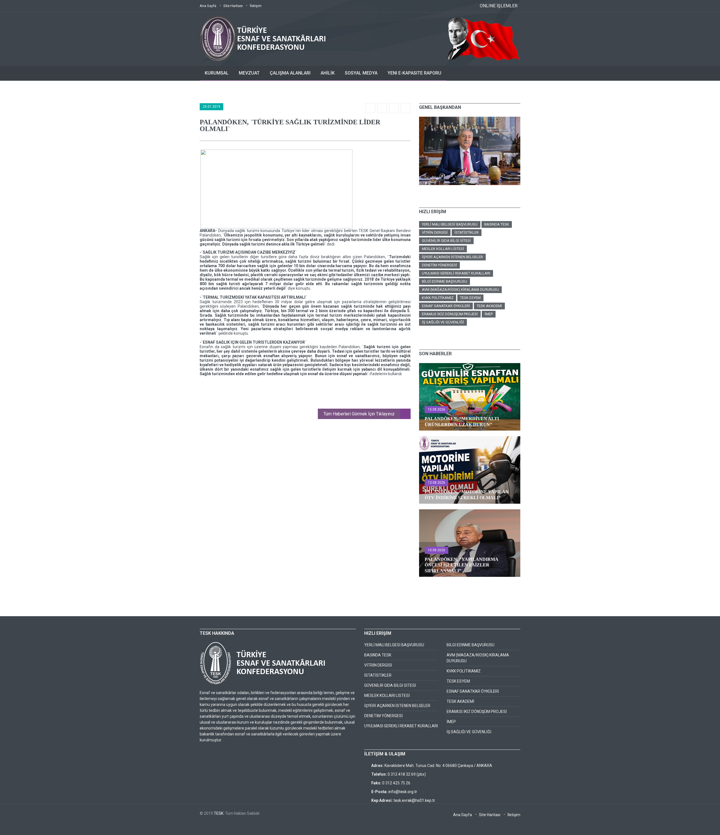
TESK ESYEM (470, 298)
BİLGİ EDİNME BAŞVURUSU (444, 281)
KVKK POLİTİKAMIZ (437, 298)
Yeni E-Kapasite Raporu (414, 73)
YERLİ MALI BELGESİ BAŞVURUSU (450, 224)
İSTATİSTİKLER (466, 232)
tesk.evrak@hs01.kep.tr (414, 800)
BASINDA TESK (496, 224)
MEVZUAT (249, 73)
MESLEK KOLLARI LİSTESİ (443, 249)
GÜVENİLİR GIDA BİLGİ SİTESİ (446, 240)
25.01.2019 (211, 107)
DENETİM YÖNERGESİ (439, 265)
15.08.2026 (436, 409)
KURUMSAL (217, 73)
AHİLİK (328, 73)
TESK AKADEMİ (489, 306)
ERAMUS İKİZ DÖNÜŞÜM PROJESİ (450, 314)
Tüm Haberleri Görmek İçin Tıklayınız (359, 414)
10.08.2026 (436, 550)
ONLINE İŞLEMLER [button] (499, 5)
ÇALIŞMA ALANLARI (290, 73)
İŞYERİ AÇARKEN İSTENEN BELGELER (452, 257)
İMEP (489, 314)
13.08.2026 (436, 483)
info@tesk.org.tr (402, 791)
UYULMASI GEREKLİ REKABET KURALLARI (456, 273)
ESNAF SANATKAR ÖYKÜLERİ (446, 306)
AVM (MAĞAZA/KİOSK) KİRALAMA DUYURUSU (460, 289)
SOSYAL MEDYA (361, 73)
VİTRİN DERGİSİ (435, 232)
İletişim (256, 6)
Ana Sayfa (208, 6)
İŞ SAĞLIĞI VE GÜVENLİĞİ (443, 322)
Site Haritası (233, 6)
